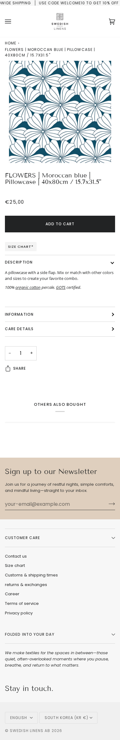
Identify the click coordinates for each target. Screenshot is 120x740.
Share (19, 368)
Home (10, 43)
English (19, 717)
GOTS (61, 287)
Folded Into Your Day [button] (29, 634)
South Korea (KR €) (66, 717)
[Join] (107, 504)
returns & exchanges (26, 585)
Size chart (15, 565)
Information (19, 314)
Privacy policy (19, 613)
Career (12, 594)
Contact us (16, 556)
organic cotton (28, 287)
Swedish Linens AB (30, 730)
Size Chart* (21, 246)
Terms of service (22, 603)
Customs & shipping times (31, 575)
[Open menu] (14, 21)
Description (19, 262)
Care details (19, 328)
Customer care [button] (22, 537)
